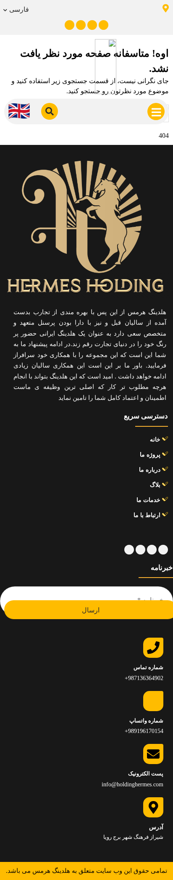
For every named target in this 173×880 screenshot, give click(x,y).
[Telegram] (69, 25)
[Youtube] (92, 25)
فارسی (19, 9)
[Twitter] (81, 25)
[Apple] (103, 25)
